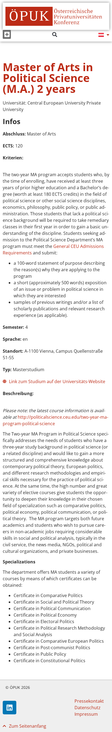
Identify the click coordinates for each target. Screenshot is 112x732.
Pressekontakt (89, 701)
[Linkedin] (9, 707)
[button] (7, 34)
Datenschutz (87, 708)
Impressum (86, 714)
